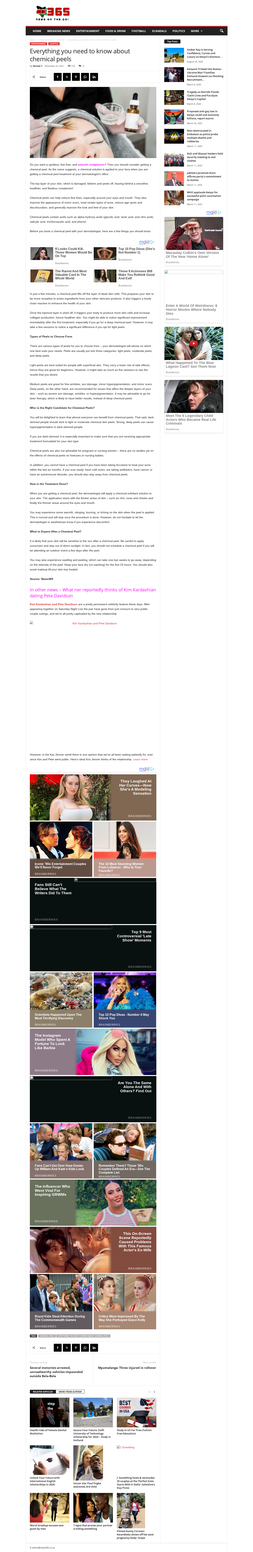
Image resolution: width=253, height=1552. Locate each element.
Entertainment (87, 31)
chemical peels (47, 1336)
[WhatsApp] (85, 77)
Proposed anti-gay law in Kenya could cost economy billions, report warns (203, 114)
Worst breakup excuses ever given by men (47, 1527)
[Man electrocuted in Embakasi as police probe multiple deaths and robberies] (174, 136)
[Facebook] (58, 77)
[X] (67, 77)
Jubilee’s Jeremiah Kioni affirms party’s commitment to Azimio (204, 176)
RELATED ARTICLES (43, 1391)
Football (139, 31)
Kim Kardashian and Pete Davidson (53, 604)
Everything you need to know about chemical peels (83, 1336)
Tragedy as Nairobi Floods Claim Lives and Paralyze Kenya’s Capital (203, 95)
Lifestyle (61, 39)
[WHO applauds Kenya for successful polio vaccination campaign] (174, 197)
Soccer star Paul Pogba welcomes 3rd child (87, 1484)
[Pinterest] (76, 77)
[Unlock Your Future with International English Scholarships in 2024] (49, 1460)
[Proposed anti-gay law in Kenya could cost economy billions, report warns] (174, 116)
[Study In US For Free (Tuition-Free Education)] (136, 1412)
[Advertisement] (156, 13)
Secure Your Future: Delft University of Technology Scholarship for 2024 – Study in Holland (92, 1435)
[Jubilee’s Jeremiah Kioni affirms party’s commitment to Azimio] (174, 178)
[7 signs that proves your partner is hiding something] (93, 1508)
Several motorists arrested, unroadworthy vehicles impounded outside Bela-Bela (56, 1372)
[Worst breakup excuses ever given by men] (49, 1508)
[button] (221, 31)
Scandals (159, 31)
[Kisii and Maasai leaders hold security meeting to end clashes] (174, 159)
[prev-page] (150, 1392)
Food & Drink (115, 31)
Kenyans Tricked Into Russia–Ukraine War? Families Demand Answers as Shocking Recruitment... (205, 74)
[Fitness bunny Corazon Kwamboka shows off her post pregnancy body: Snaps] (136, 1510)
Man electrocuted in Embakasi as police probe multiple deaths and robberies (202, 136)
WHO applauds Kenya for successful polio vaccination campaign (204, 195)
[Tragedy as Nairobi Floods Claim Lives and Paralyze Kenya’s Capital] (174, 97)
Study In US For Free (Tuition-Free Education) (134, 1431)
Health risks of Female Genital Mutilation (48, 1431)
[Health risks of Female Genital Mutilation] (49, 1412)
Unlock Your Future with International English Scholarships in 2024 (45, 1481)
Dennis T (37, 65)
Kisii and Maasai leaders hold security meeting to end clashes (205, 157)
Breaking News (58, 31)
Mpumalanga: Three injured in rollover (127, 1368)
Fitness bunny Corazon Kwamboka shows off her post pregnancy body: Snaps (135, 1534)
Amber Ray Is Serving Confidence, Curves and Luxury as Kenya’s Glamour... (205, 53)
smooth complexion (91, 164)
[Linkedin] (94, 77)
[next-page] (154, 1392)
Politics (179, 31)
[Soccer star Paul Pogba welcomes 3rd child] (93, 1462)
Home (37, 31)
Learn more (140, 759)
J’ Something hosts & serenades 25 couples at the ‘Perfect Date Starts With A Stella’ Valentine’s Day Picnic (136, 1483)
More (195, 31)
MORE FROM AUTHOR (70, 1391)
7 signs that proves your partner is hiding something (92, 1527)
